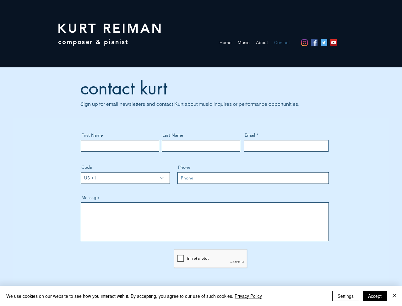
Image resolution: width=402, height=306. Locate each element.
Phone (184, 167)
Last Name (172, 135)
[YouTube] (333, 42)
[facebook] (314, 42)
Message (90, 197)
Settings (346, 296)
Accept (375, 296)
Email (250, 135)
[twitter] (324, 42)
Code (86, 167)
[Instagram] (304, 42)
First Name (92, 135)
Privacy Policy (248, 296)
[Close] (394, 296)
